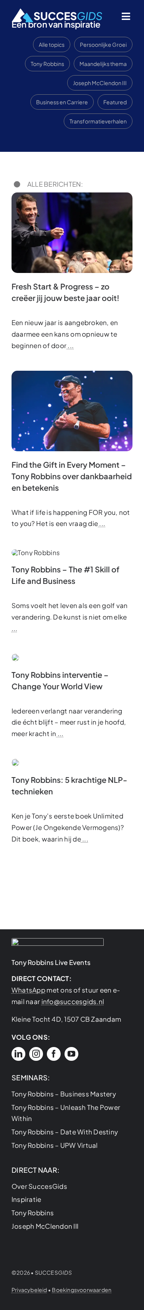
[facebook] (54, 1054)
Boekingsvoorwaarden (81, 1289)
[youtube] (71, 1054)
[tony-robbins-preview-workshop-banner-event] (15, 657)
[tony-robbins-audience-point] (72, 195)
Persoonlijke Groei (103, 44)
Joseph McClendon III (100, 82)
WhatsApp (28, 990)
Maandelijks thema (103, 63)
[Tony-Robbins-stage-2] (15, 762)
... (70, 345)
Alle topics (52, 44)
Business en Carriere (62, 102)
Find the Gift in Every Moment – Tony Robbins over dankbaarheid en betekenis (72, 476)
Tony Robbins (47, 63)
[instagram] (36, 1054)
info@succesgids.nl (72, 1001)
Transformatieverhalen (98, 121)
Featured (115, 102)
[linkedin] (18, 1054)
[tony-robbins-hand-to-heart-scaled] (72, 374)
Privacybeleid (29, 1289)
